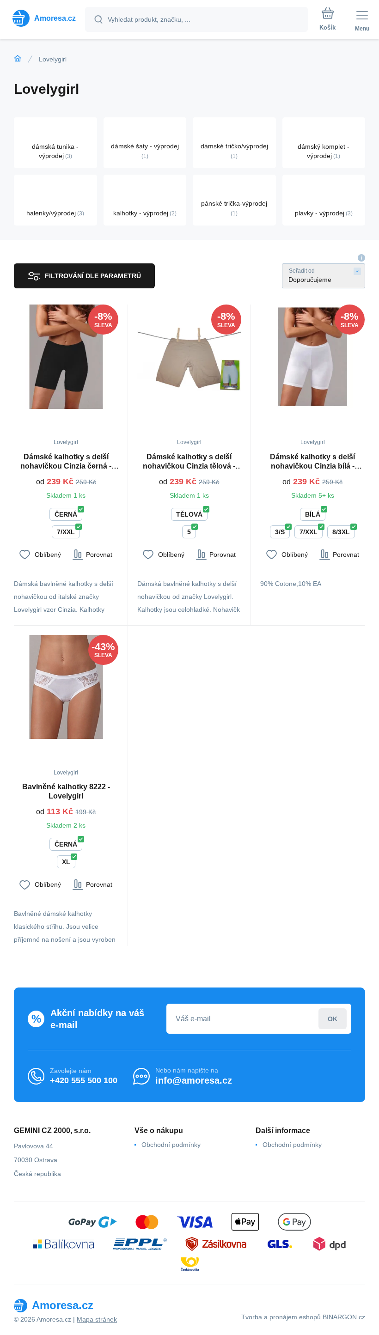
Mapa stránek (97, 1319)
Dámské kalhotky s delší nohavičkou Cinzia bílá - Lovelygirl (312, 462)
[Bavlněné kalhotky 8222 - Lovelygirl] (66, 687)
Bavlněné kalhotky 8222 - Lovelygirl (66, 791)
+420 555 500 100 (83, 1080)
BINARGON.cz (344, 1317)
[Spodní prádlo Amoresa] (17, 58)
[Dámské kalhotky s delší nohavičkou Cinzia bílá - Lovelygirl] (312, 357)
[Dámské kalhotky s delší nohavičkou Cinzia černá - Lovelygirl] (66, 357)
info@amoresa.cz (193, 1080)
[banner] (42, 18)
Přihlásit (332, 1018)
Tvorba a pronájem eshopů (281, 1317)
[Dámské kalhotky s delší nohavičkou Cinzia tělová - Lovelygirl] (189, 357)
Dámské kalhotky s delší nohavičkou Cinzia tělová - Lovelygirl (189, 462)
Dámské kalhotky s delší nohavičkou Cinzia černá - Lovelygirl (65, 462)
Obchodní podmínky (171, 1144)
